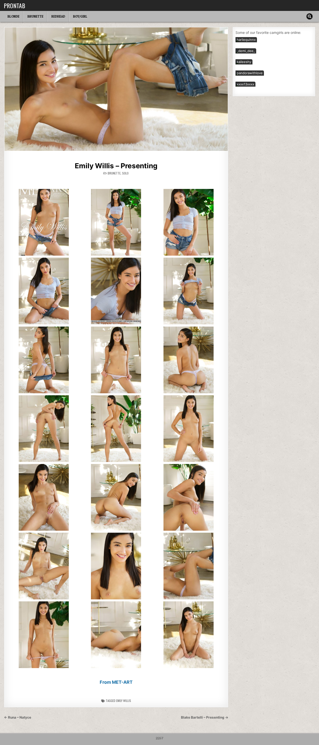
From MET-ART (116, 682)
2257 (159, 738)
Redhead (58, 16)
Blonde (13, 16)
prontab (14, 5)
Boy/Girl (80, 16)
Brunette (35, 16)
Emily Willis (123, 700)
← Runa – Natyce (17, 717)
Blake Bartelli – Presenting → (204, 717)
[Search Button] (310, 16)
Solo (125, 173)
